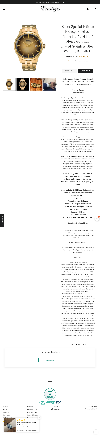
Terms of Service (32, 415)
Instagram (56, 409)
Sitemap (5, 406)
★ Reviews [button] (2, 220)
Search (5, 409)
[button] (9, 84)
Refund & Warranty (33, 412)
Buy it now (85, 70)
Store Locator (7, 415)
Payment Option (32, 409)
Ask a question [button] (50, 360)
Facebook (56, 406)
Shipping (70, 61)
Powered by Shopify (91, 409)
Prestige (94, 406)
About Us (5, 412)
